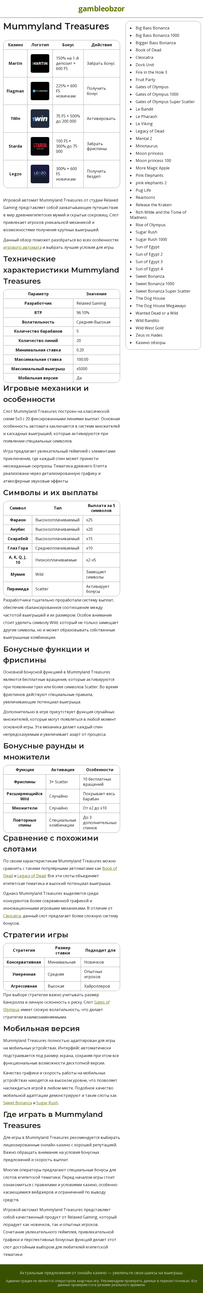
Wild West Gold (149, 328)
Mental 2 (144, 138)
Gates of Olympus (152, 87)
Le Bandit (144, 109)
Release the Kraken (154, 205)
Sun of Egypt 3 (149, 261)
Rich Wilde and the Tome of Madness (158, 214)
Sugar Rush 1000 (151, 239)
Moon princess (149, 153)
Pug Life (143, 190)
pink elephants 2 (151, 182)
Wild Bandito (147, 320)
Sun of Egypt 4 (149, 269)
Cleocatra (12, 916)
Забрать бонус (101, 63)
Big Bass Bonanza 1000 (157, 35)
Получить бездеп (96, 173)
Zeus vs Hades (149, 335)
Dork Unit (145, 65)
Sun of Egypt (147, 247)
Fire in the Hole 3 (151, 72)
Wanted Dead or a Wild (157, 313)
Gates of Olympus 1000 (157, 94)
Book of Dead (148, 50)
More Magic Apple (153, 168)
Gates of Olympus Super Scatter (165, 101)
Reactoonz (145, 197)
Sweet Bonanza (17, 1103)
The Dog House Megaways (161, 305)
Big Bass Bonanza (152, 28)
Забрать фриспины (97, 146)
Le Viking (144, 123)
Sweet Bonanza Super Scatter (163, 291)
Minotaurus (147, 146)
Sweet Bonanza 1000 (155, 283)
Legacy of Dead (31, 875)
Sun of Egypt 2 (149, 254)
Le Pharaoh (146, 116)
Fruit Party (145, 79)
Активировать (101, 118)
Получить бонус (96, 91)
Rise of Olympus (151, 225)
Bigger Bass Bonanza (156, 43)
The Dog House (150, 298)
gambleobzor (101, 8)
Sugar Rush (47, 1103)
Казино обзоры (150, 342)
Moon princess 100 (153, 160)
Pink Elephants (149, 175)
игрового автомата (22, 247)
